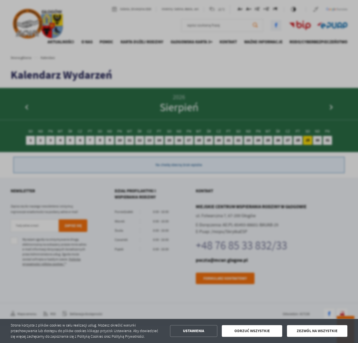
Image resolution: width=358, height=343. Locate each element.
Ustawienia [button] (193, 331)
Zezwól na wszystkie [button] (317, 331)
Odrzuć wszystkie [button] (252, 331)
